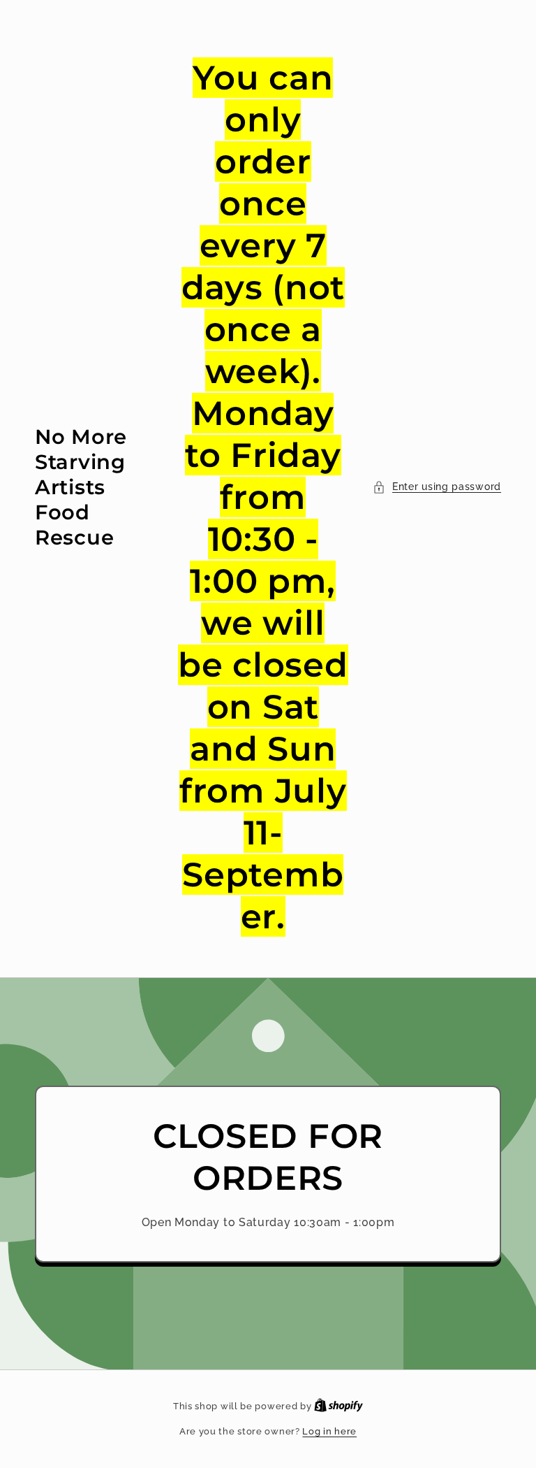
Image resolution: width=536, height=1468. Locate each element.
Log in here (329, 1431)
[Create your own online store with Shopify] (338, 1406)
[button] (437, 487)
